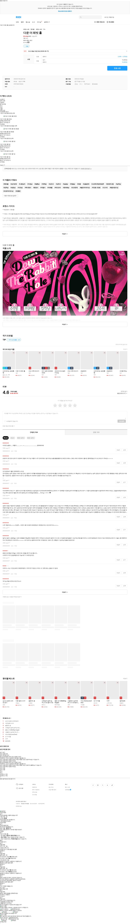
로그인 (109, 17)
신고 (12, 451)
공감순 (12, 438)
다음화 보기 (3, 903)
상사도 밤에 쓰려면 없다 (8, 701)
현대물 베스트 (6, 718)
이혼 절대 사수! (20, 701)
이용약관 (18, 803)
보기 (1, 887)
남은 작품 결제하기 (5, 829)
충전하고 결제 (4, 862)
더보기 (125, 349)
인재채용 (67, 789)
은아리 (95, 703)
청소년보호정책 (33, 803)
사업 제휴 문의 (52, 789)
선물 (1, 108)
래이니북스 (26, 40)
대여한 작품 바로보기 (16, 829)
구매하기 (7, 894)
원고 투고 (51, 787)
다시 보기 (9, 903)
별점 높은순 (21, 438)
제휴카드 (34, 787)
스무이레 (109, 703)
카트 (1, 107)
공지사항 (21, 788)
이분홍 (82, 704)
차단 (15, 451)
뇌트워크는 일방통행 (8, 372)
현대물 (32, 29)
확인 (1, 840)
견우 (69, 704)
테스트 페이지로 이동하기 (65, 11)
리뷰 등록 (121, 421)
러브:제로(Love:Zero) (86, 701)
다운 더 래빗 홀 (20, 371)
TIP (24, 38)
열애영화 (122, 701)
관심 (27, 46)
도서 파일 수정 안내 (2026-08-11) (38, 51)
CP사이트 (34, 792)
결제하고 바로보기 (5, 861)
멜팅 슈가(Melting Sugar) (60, 701)
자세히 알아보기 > (86, 168)
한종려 (121, 703)
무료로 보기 (3, 849)
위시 (1, 105)
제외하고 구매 (4, 774)
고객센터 (21, 784)
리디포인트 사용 (4, 860)
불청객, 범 (32, 701)
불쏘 (4, 375)
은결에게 (83, 371)
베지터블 (57, 704)
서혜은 (30, 703)
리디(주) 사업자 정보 (21, 801)
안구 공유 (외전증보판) (47, 372)
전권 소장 (117, 68)
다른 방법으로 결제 (5, 821)
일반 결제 (10, 862)
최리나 (43, 704)
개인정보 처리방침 (25, 803)
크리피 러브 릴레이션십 (60, 372)
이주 (108, 701)
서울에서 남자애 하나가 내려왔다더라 (73, 701)
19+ (44, 29)
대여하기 (2, 894)
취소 (1, 771)
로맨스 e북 (26, 29)
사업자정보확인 (41, 803)
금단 (4, 704)
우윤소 (17, 703)
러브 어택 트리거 (34, 371)
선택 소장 (2, 110)
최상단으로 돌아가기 (9, 779)
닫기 (4, 887)
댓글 (118, 450)
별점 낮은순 (31, 438)
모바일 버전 (3, 921)
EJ (6, 375)
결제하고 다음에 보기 (16, 861)
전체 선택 (2, 101)
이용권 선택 (3, 847)
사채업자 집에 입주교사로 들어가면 (47, 701)
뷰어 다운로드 (35, 789)
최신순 (6, 438)
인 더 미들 (97, 701)
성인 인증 (2, 768)
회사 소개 (67, 787)
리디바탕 (34, 794)
